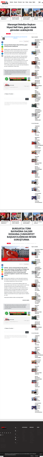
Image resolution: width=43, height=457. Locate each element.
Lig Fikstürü (32, 435)
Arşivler (18, 437)
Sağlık (23, 438)
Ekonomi (20, 2)
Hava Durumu (32, 429)
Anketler (38, 431)
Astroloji (38, 434)
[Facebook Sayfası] (1, 432)
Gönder (27, 332)
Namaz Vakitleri (31, 433)
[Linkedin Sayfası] (9, 432)
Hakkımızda (3, 438)
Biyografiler (39, 432)
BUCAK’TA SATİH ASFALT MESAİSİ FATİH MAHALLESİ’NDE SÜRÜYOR (38, 74)
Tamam (36, 455)
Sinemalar (31, 438)
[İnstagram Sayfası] (5, 432)
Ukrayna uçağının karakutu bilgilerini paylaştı (36, 182)
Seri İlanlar (32, 439)
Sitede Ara (39, 429)
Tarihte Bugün (32, 436)
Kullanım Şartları (3, 444)
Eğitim (34, 2)
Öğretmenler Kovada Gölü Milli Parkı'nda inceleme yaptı (37, 53)
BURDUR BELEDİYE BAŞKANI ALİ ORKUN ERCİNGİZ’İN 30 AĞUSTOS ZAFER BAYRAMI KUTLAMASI (37, 62)
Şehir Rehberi (32, 440)
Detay (32, 455)
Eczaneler (31, 434)
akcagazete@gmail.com (14, 87)
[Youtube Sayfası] (7, 432)
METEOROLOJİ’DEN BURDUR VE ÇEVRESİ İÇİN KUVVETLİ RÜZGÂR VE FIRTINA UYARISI (39, 43)
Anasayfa (2, 6)
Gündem (11, 2)
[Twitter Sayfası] (3, 432)
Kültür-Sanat (24, 440)
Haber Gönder (3, 447)
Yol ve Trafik (32, 431)
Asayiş (30, 2)
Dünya (27, 2)
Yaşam (23, 439)
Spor (24, 2)
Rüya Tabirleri (39, 433)
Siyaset (15, 2)
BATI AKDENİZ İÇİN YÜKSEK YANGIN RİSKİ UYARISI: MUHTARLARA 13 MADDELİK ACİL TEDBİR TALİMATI (38, 96)
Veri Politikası (3, 441)
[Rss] (11, 432)
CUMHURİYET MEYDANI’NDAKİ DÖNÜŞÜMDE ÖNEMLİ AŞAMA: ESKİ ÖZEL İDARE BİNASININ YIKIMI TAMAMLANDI (38, 115)
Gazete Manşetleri (32, 442)
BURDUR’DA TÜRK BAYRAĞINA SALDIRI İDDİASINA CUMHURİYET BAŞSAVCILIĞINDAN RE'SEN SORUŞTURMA (39, 142)
